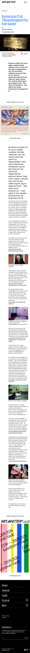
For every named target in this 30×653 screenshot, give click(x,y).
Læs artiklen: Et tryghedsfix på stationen (16, 302)
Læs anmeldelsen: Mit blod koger (17, 461)
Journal (5, 590)
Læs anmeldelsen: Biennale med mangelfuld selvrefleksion (17, 432)
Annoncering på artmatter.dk (15, 138)
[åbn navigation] (27, 2)
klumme (17, 350)
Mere (4, 605)
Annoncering (5, 615)
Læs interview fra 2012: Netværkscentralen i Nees (15, 250)
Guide (5, 595)
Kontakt (4, 617)
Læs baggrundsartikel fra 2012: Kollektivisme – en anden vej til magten (17, 339)
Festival (5, 600)
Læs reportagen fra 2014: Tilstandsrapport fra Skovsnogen (17, 284)
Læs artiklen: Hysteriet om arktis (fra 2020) (17, 380)
